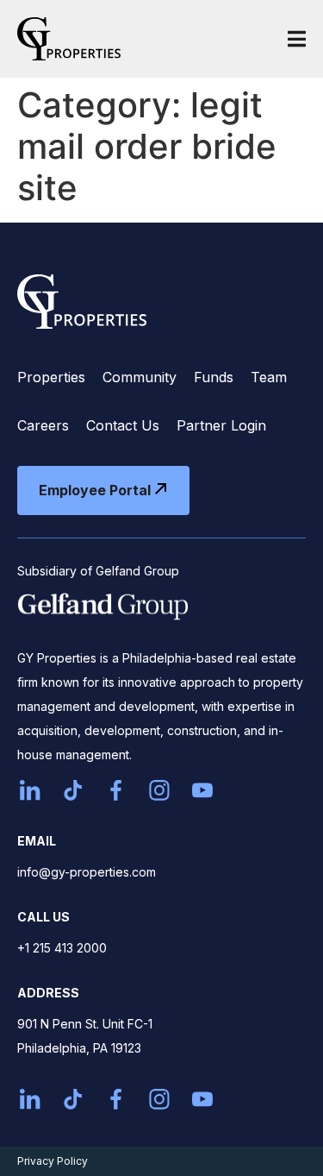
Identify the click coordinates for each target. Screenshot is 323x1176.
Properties (51, 377)
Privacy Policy (52, 1160)
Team (269, 377)
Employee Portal (95, 490)
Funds (213, 377)
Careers (43, 425)
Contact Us (122, 425)
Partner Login (221, 425)
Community (139, 377)
